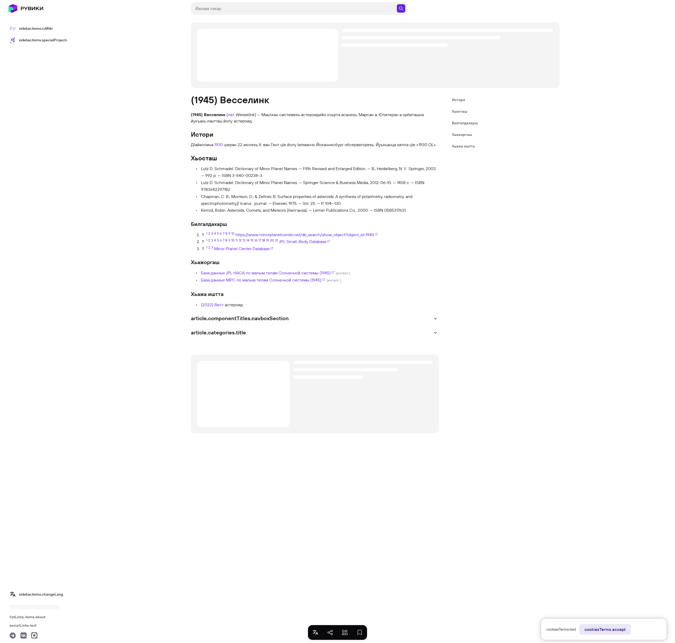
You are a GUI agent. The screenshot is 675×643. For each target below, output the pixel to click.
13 (244, 240)
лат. (231, 114)
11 (236, 240)
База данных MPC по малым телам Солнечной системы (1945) (261, 280)
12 (240, 240)
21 (276, 240)
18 (263, 240)
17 (259, 240)
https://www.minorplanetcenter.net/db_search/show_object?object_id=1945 (304, 234)
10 (232, 233)
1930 (218, 144)
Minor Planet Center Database (242, 248)
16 (255, 240)
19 (267, 240)
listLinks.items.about (27, 617)
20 (272, 240)
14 (248, 240)
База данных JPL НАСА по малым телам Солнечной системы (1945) (266, 272)
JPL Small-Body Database (302, 241)
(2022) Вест (213, 304)
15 (251, 240)
